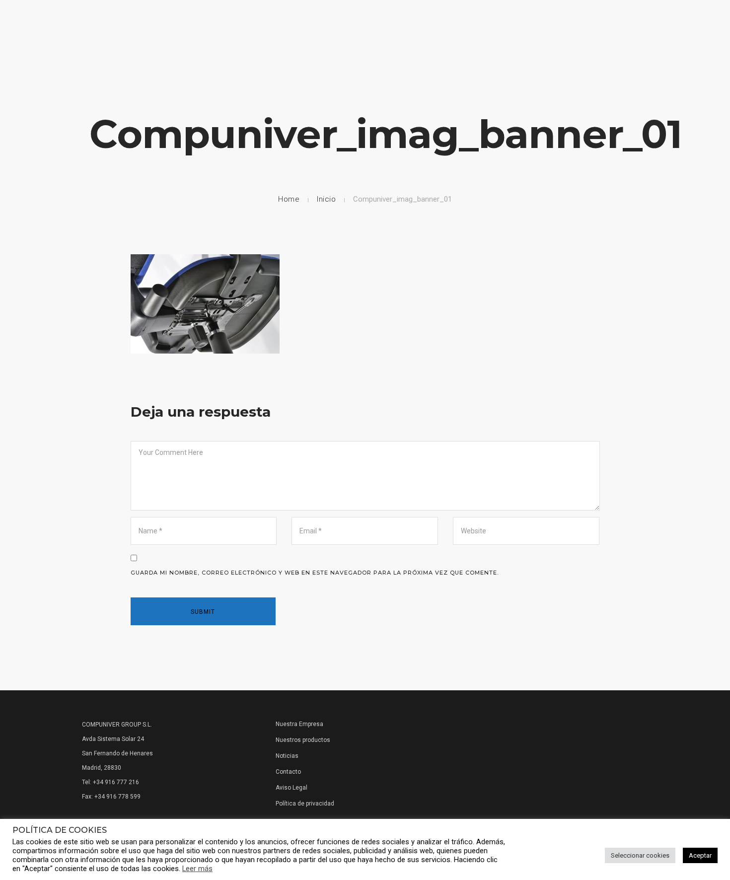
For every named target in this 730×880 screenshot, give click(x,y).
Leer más (197, 868)
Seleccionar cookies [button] (640, 855)
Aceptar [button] (700, 855)
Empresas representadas (453, 36)
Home (308, 36)
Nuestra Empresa (363, 36)
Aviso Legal (291, 787)
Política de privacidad (305, 803)
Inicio (326, 199)
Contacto (671, 36)
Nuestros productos (303, 739)
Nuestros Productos (551, 36)
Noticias (621, 36)
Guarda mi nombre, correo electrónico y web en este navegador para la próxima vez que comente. (315, 572)
